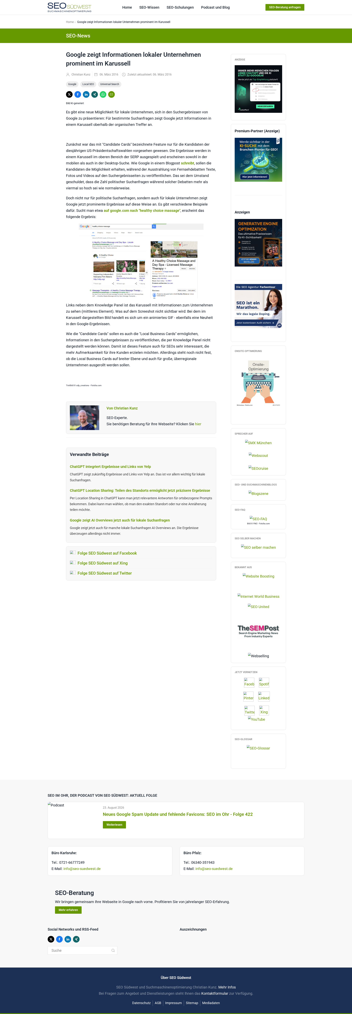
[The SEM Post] (258, 631)
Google (72, 84)
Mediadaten (211, 1003)
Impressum (173, 1003)
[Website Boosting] (258, 576)
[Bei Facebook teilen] (77, 94)
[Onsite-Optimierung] (258, 381)
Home (127, 7)
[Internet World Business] (258, 596)
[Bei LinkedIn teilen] (86, 94)
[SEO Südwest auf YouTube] (258, 719)
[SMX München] (258, 442)
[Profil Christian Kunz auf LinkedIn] (266, 696)
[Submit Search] (113, 950)
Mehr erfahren (68, 910)
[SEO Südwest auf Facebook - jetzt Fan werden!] (251, 682)
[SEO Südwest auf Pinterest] (250, 696)
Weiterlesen (114, 824)
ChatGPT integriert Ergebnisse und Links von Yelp (110, 466)
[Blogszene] (258, 493)
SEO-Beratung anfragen (285, 7)
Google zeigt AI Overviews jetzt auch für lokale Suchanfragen (120, 520)
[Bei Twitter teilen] (69, 94)
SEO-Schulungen (180, 7)
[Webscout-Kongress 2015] (258, 455)
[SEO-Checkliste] (258, 88)
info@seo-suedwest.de (82, 868)
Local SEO (88, 84)
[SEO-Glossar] (258, 748)
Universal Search (109, 84)
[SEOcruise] (258, 468)
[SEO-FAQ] (258, 518)
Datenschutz (141, 1003)
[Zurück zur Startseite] (69, 7)
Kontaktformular (214, 993)
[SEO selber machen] (258, 547)
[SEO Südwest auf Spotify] (266, 682)
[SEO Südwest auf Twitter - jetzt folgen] (251, 710)
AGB (158, 1003)
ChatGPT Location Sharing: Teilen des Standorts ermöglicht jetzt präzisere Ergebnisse (140, 490)
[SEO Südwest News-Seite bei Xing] (266, 710)
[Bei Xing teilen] (94, 94)
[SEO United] (258, 606)
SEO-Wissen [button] (149, 7)
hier (198, 424)
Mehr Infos (227, 987)
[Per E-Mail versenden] (111, 94)
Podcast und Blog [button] (215, 7)
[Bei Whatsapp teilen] (103, 94)
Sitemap (192, 1003)
